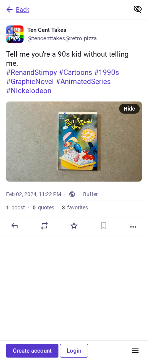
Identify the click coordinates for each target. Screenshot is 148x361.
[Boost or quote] (44, 225)
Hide (129, 109)
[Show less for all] (138, 9)
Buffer (90, 194)
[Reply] (14, 225)
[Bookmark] (103, 225)
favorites (75, 207)
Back (22, 9)
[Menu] (135, 350)
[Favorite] (74, 225)
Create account (32, 350)
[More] (133, 226)
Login (74, 350)
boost (15, 207)
